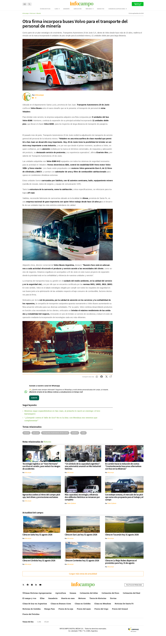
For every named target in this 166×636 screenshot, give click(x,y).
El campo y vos (29, 598)
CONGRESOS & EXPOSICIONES (116, 9)
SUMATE (34, 398)
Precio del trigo (101, 609)
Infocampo (25, 13)
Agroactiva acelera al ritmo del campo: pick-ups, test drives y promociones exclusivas (41, 495)
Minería (39, 13)
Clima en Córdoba (82, 603)
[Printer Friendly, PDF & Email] (110, 377)
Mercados (89, 9)
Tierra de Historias (97, 598)
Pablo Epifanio (71, 503)
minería (26, 433)
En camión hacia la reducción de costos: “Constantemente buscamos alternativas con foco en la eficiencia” (123, 466)
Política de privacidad (134, 585)
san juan (36, 433)
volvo (83, 433)
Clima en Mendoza (102, 603)
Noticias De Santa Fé (124, 603)
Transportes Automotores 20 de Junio (55, 433)
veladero (75, 433)
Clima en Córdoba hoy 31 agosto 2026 (38, 560)
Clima (56, 9)
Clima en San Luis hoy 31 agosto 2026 (81, 534)
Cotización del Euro (110, 593)
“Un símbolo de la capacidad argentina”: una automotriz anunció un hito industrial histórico (83, 466)
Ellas (42, 598)
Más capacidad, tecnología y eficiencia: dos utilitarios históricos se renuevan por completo (82, 497)
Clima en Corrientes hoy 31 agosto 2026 (82, 560)
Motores (32, 13)
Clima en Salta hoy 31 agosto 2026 (37, 534)
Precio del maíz (84, 609)
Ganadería (66, 9)
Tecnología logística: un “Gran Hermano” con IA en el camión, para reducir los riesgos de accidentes (41, 466)
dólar (46, 622)
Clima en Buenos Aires (61, 603)
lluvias (113, 598)
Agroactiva (100, 9)
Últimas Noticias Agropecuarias (37, 593)
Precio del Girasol (120, 609)
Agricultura (77, 9)
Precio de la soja (66, 609)
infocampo (28, 472)
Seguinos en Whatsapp (137, 4)
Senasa (73, 593)
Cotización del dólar (89, 593)
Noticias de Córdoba (31, 609)
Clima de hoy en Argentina (34, 603)
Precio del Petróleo (30, 614)
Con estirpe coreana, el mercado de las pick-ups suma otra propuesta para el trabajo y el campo (124, 497)
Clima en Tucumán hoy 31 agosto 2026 (122, 534)
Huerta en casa (68, 598)
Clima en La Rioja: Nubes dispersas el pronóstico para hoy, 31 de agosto (121, 561)
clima (39, 622)
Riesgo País (49, 609)
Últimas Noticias (45, 9)
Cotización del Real (131, 593)
